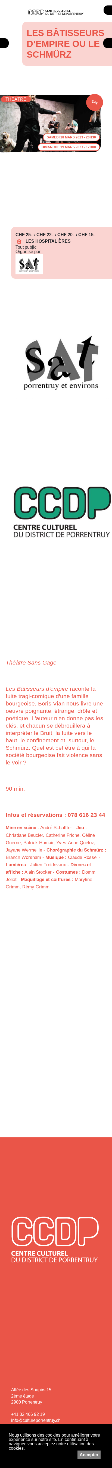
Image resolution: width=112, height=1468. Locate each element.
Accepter (89, 1454)
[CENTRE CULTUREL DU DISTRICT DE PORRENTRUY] (56, 12)
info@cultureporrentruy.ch (36, 1420)
